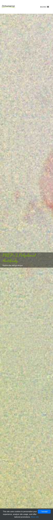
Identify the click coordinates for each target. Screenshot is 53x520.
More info (35, 517)
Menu (43, 7)
